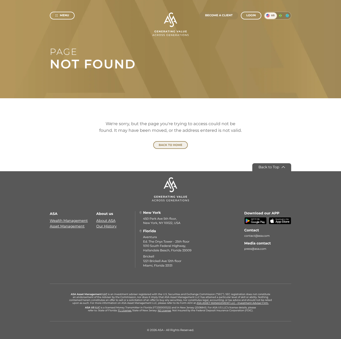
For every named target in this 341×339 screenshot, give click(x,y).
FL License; (125, 310)
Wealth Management (69, 221)
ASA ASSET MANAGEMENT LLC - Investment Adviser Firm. (233, 303)
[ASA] (170, 24)
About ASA (105, 221)
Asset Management (67, 226)
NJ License (164, 310)
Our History (106, 226)
